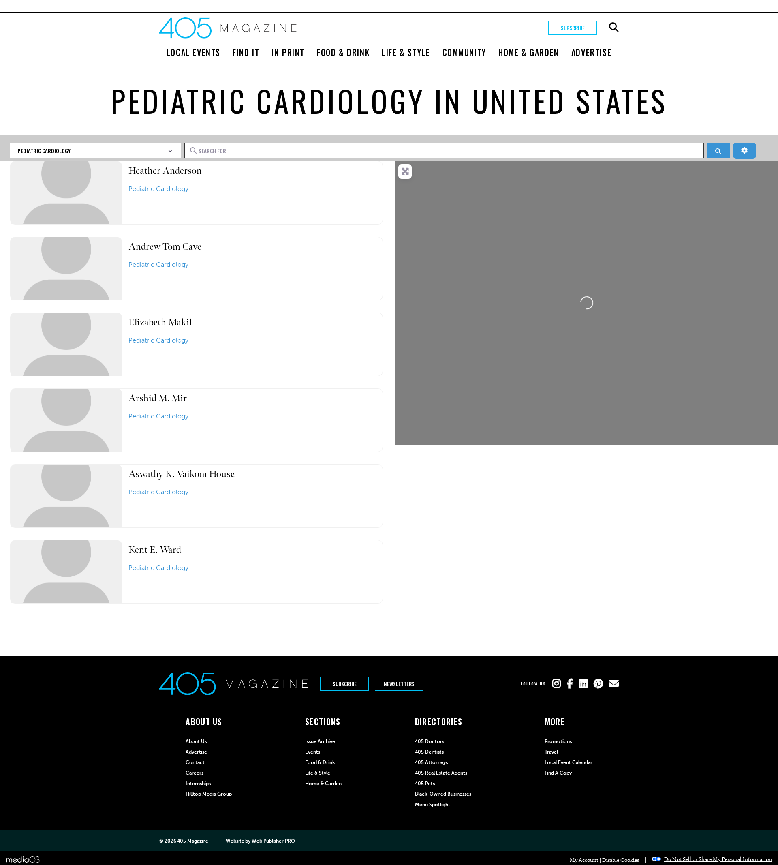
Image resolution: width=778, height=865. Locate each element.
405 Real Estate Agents (441, 773)
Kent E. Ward (154, 550)
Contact (195, 762)
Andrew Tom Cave (164, 247)
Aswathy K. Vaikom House (181, 474)
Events (312, 752)
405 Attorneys (431, 762)
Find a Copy (558, 773)
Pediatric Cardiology (158, 189)
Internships (198, 783)
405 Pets (425, 783)
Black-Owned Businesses (443, 794)
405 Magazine (192, 841)
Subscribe (573, 28)
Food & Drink (343, 52)
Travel (551, 752)
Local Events (193, 52)
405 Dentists (429, 752)
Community (464, 52)
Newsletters (399, 684)
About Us (196, 741)
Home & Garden (528, 52)
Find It (246, 52)
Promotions (558, 741)
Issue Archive (320, 741)
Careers (194, 773)
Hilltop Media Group (209, 794)
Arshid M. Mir (157, 398)
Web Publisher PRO (273, 841)
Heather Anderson (165, 171)
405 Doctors (429, 741)
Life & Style (406, 52)
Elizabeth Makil (160, 322)
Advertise (591, 52)
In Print (288, 52)
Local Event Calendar (568, 762)
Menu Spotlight (432, 804)
